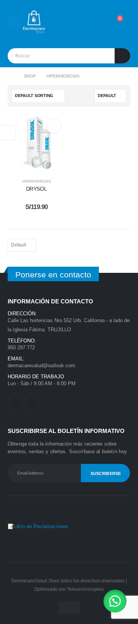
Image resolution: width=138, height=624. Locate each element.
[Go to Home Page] (10, 76)
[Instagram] (32, 402)
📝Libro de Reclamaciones (38, 526)
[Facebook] (15, 402)
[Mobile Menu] (13, 22)
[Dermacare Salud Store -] (34, 22)
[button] (115, 601)
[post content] (36, 143)
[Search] (122, 55)
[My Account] (81, 22)
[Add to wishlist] (53, 125)
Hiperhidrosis (36, 181)
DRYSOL (36, 189)
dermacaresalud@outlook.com (41, 365)
